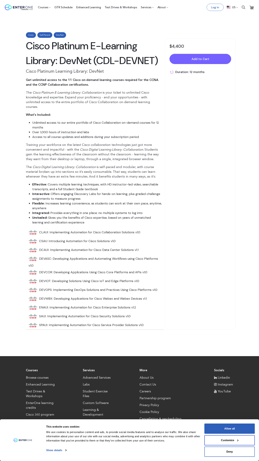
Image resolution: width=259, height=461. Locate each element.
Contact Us (148, 384)
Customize (227, 440)
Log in (215, 7)
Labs (86, 384)
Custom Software (96, 403)
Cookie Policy (149, 412)
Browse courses (37, 378)
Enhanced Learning (88, 7)
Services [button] (146, 7)
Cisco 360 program (40, 414)
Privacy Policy (149, 405)
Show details (54, 450)
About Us (147, 378)
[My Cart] (251, 7)
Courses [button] (43, 7)
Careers (145, 391)
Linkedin (224, 378)
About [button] (162, 7)
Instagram (225, 384)
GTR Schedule (63, 7)
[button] (232, 7)
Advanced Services (97, 378)
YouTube (224, 391)
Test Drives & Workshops (121, 7)
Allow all (229, 428)
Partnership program (155, 398)
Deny (229, 451)
